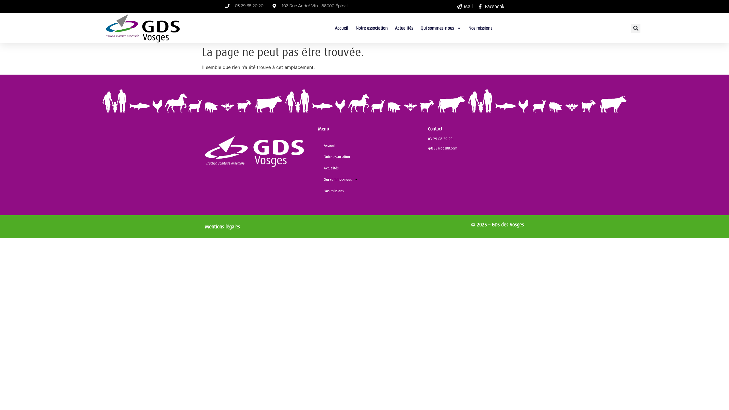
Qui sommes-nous (437, 28)
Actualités (404, 28)
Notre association (372, 28)
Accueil (341, 28)
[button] (635, 28)
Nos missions (480, 28)
